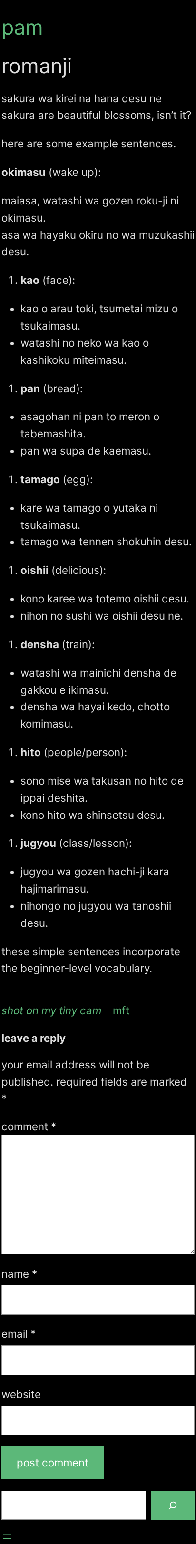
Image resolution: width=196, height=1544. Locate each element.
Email (18, 1333)
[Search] (173, 1505)
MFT (121, 1010)
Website (21, 1394)
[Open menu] (7, 1537)
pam (22, 27)
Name (19, 1273)
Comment (28, 1126)
